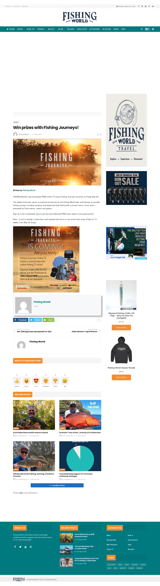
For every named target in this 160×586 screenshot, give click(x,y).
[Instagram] (149, 6)
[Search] (141, 29)
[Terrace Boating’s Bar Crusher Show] (66, 566)
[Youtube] (145, 6)
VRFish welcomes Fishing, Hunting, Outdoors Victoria (33, 491)
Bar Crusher (111, 581)
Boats (120, 581)
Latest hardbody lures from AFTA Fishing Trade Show (87, 576)
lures (115, 584)
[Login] (153, 29)
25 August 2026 (81, 452)
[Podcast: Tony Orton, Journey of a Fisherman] (80, 431)
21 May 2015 (37, 151)
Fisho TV (110, 565)
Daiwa (127, 581)
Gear (129, 561)
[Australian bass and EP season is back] (34, 431)
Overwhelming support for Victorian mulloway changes (76, 491)
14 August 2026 (80, 496)
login (21, 509)
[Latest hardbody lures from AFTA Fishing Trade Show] (66, 578)
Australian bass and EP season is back (30, 449)
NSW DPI (123, 584)
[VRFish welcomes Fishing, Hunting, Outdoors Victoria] (34, 472)
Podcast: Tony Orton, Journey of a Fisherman (80, 449)
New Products (112, 561)
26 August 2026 (34, 452)
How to (130, 551)
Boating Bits (111, 556)
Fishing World (23, 151)
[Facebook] (138, 6)
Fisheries (135, 581)
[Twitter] (142, 6)
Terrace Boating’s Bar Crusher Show (84, 563)
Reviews (131, 565)
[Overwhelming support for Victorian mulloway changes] (80, 472)
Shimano (139, 584)
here (38, 230)
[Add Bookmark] (98, 336)
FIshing (143, 581)
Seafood (131, 584)
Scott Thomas (68, 452)
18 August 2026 (34, 496)
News (16, 138)
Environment (133, 556)
